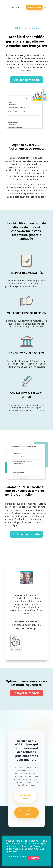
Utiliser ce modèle (26, 80)
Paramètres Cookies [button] (17, 856)
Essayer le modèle (26, 693)
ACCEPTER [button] (34, 858)
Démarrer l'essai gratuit (26, 813)
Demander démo (34, 7)
